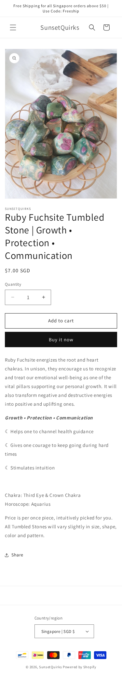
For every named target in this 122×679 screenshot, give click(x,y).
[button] (13, 27)
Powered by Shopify (79, 667)
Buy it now (61, 339)
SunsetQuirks (50, 667)
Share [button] (17, 555)
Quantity (13, 284)
